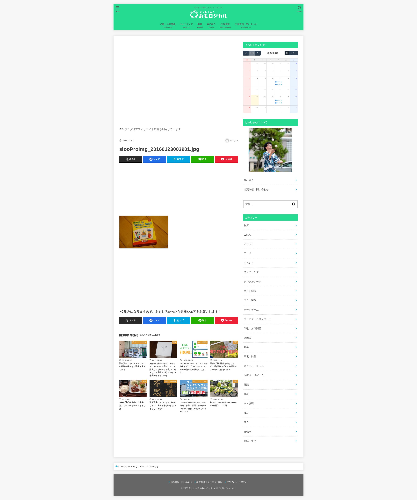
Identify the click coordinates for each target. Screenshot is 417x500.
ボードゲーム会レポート (257, 319)
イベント (249, 262)
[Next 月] (258, 53)
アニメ (247, 253)
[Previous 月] (246, 53)
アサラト (249, 244)
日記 (246, 384)
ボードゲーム (251, 309)
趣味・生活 (250, 441)
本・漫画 (249, 403)
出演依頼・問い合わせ (256, 189)
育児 (246, 422)
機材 (246, 413)
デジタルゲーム (252, 281)
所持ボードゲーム (254, 375)
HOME (121, 466)
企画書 (247, 337)
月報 (246, 394)
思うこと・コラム (254, 366)
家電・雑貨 (250, 356)
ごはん (247, 234)
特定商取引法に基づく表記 (209, 482)
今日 (252, 53)
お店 (246, 225)
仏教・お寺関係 (252, 328)
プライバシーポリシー (237, 482)
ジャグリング (251, 272)
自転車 (247, 431)
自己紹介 (249, 180)
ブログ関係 (250, 300)
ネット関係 (250, 291)
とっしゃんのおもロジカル (202, 488)
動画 (246, 347)
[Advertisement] (178, 81)
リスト (293, 53)
